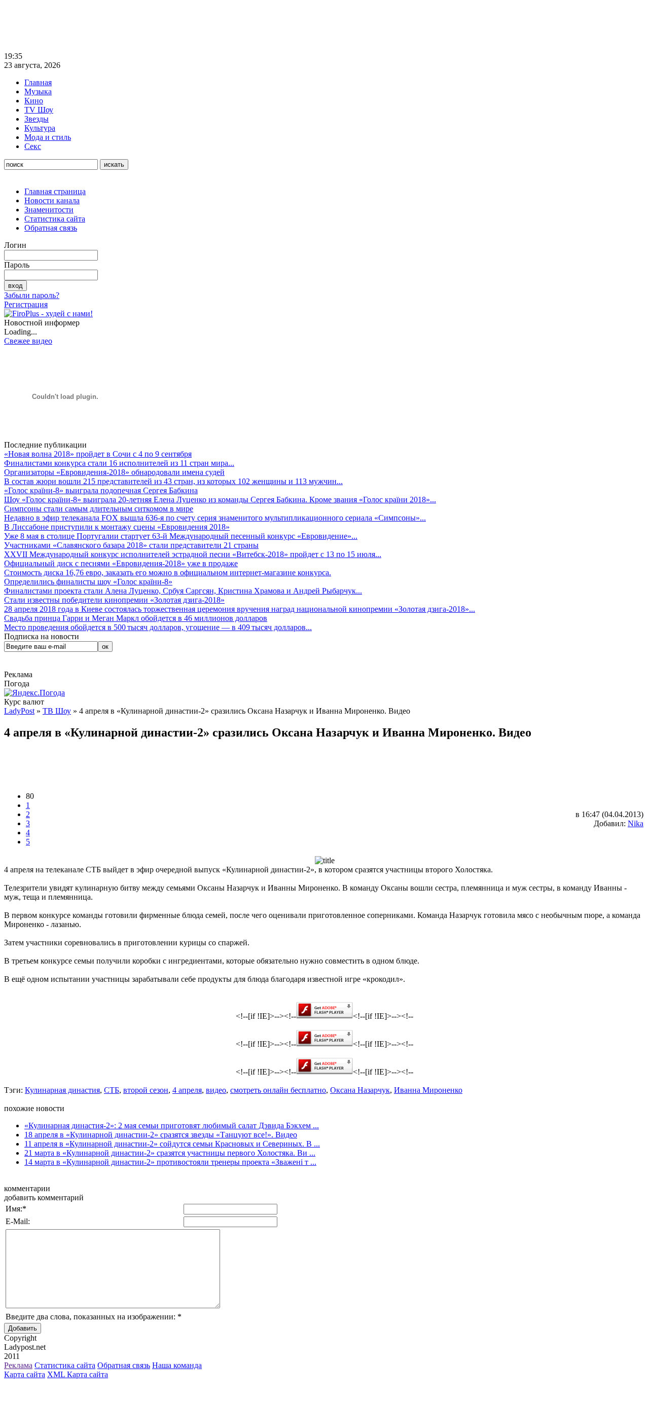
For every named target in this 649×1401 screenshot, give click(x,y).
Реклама (18, 1365)
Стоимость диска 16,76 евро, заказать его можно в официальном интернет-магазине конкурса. (167, 572)
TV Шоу (38, 109)
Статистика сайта (54, 218)
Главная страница (55, 191)
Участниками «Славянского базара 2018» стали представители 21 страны (131, 545)
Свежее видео (28, 341)
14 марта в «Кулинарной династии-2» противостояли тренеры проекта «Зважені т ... (170, 1162)
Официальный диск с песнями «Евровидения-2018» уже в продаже (121, 563)
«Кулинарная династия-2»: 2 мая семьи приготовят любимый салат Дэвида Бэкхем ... (171, 1125)
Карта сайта (24, 1374)
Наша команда (177, 1365)
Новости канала (52, 200)
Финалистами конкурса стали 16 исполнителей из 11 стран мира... (119, 463)
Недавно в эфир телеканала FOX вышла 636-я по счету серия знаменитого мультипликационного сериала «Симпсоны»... (215, 517)
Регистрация (26, 304)
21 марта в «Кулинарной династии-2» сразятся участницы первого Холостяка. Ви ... (169, 1153)
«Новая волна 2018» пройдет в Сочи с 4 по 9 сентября (98, 454)
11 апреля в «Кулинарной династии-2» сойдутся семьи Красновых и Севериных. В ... (172, 1143)
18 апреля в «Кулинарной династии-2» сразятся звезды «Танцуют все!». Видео (160, 1134)
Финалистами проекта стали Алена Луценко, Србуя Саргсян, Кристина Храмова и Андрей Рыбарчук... (183, 590)
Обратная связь (50, 228)
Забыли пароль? (31, 295)
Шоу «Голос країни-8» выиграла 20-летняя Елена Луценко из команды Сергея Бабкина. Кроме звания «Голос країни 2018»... (220, 499)
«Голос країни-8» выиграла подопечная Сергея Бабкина (101, 490)
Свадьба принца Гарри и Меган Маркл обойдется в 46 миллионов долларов (135, 618)
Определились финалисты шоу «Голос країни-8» (88, 581)
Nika (635, 823)
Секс (32, 146)
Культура (39, 128)
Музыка (38, 91)
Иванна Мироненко (428, 1090)
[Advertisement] (188, 27)
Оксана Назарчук (360, 1090)
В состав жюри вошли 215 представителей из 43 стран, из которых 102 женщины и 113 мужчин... (173, 481)
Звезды (36, 119)
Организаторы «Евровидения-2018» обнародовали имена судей (114, 472)
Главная (38, 82)
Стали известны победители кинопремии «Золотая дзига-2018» (114, 600)
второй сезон (145, 1090)
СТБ (111, 1090)
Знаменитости (49, 209)
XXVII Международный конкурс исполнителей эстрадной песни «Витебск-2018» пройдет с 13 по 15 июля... (192, 554)
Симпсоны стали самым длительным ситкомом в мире (98, 508)
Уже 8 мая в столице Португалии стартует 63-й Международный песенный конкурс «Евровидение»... (180, 536)
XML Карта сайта (77, 1374)
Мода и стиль (47, 137)
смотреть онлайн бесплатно (278, 1090)
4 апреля (187, 1090)
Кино (33, 100)
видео (216, 1090)
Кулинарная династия (62, 1090)
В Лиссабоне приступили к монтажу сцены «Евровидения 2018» (117, 527)
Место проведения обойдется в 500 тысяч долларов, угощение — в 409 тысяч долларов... (158, 627)
